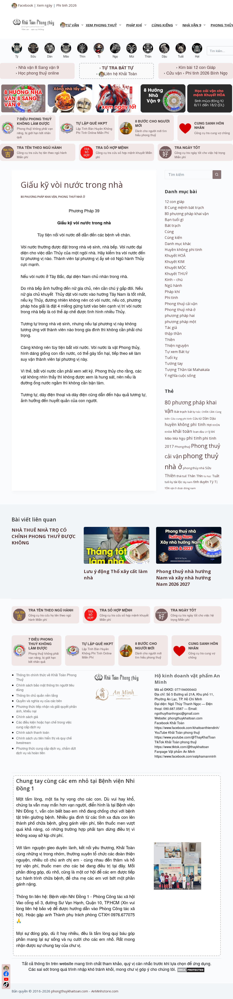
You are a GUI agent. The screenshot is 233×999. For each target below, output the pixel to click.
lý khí (211, 431)
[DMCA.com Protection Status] (191, 969)
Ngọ (182, 438)
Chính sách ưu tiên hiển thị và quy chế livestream (44, 740)
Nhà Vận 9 (191, 25)
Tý (211, 482)
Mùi (175, 438)
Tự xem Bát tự (177, 351)
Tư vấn (72, 25)
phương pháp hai (180, 315)
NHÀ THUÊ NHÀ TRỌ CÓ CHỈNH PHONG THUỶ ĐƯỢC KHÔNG (44, 536)
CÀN (211, 411)
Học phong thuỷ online (38, 73)
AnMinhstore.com (104, 991)
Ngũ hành (173, 285)
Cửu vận (174, 73)
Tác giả (171, 327)
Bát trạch (172, 225)
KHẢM (168, 431)
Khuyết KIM (175, 261)
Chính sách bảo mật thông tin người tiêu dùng (45, 687)
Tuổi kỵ (171, 357)
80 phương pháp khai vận (39, 197)
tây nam (187, 482)
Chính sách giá (27, 716)
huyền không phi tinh (185, 424)
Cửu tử (197, 419)
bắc (198, 411)
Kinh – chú (173, 279)
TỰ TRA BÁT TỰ (118, 68)
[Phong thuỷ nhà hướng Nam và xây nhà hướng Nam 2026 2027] (188, 545)
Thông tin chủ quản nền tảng (37, 695)
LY (206, 431)
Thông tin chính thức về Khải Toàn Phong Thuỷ (46, 677)
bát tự (191, 411)
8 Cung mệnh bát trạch (184, 207)
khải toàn (182, 431)
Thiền (170, 339)
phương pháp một (180, 321)
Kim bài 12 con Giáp (197, 67)
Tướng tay (174, 363)
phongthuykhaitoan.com (69, 991)
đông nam (190, 488)
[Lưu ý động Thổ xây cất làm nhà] (116, 545)
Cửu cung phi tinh (181, 418)
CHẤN (205, 411)
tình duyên (201, 482)
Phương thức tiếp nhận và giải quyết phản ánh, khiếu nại (46, 709)
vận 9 (173, 488)
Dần (206, 418)
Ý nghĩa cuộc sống (180, 375)
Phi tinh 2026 (66, 5)
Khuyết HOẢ (175, 255)
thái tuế (182, 476)
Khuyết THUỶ (176, 273)
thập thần (173, 333)
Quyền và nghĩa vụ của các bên (39, 700)
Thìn (199, 475)
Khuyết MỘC (175, 267)
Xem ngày (44, 5)
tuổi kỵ (169, 482)
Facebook (25, 5)
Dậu (213, 418)
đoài (180, 488)
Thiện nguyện (177, 345)
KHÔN (216, 425)
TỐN (167, 488)
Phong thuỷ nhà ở (71, 197)
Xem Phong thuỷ (101, 25)
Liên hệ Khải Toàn (120, 73)
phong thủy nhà (193, 468)
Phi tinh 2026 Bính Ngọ (206, 73)
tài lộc (178, 482)
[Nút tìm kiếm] (217, 174)
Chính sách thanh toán (32, 732)
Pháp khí (134, 25)
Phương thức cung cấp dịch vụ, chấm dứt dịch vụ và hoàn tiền (46, 750)
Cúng (169, 231)
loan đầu (198, 431)
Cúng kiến (173, 237)
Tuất (215, 475)
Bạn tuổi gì (174, 219)
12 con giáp (174, 201)
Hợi (209, 425)
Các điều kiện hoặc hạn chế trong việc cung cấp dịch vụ (43, 724)
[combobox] (189, 174)
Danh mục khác (178, 243)
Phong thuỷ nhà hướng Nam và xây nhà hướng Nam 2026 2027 (183, 577)
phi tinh (194, 438)
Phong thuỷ (182, 447)
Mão (168, 438)
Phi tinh (171, 297)
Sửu (208, 468)
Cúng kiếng (162, 25)
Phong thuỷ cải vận (181, 303)
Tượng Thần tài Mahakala (187, 369)
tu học (207, 476)
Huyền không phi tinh (183, 249)
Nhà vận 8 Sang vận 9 (38, 67)
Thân (191, 476)
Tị (216, 482)
